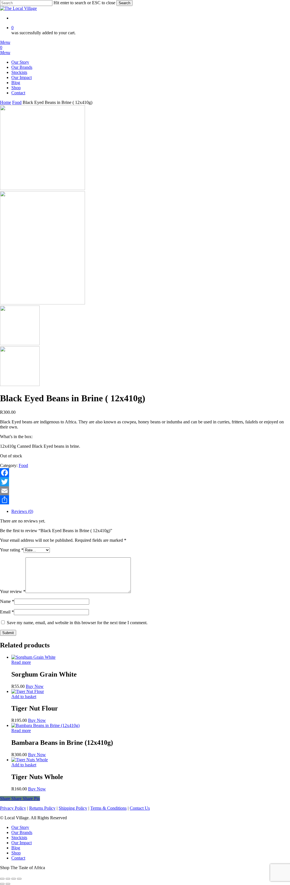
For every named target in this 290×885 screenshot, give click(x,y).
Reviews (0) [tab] (22, 511)
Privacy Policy (13, 808)
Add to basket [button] (23, 696)
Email (7, 611)
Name (7, 601)
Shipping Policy (73, 808)
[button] (5, 42)
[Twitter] (145, 481)
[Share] (145, 499)
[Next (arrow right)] (8, 884)
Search (124, 3)
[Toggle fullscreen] (8, 879)
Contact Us (140, 808)
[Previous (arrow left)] (2, 884)
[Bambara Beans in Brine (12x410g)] (45, 725)
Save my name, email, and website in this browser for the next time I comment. (77, 622)
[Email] (145, 490)
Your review (12, 591)
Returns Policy (42, 808)
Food (17, 102)
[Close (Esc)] (19, 879)
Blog (15, 847)
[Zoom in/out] (2, 879)
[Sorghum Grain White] (33, 657)
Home (5, 102)
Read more (21, 662)
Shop (16, 852)
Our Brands (21, 832)
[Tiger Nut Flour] (27, 691)
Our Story (20, 827)
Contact (18, 858)
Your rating (12, 549)
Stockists (19, 837)
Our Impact (21, 842)
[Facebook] (145, 472)
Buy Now (35, 686)
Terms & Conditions (108, 808)
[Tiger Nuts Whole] (29, 759)
